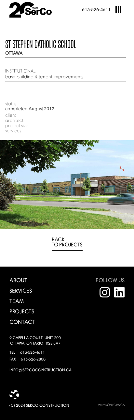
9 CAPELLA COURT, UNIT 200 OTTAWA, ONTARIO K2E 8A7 (35, 341)
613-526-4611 (96, 9)
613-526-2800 (33, 359)
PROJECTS (21, 312)
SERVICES (20, 291)
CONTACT (22, 322)
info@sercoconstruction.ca (40, 370)
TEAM (16, 301)
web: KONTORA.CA (111, 405)
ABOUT (18, 280)
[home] (32, 10)
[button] (118, 10)
